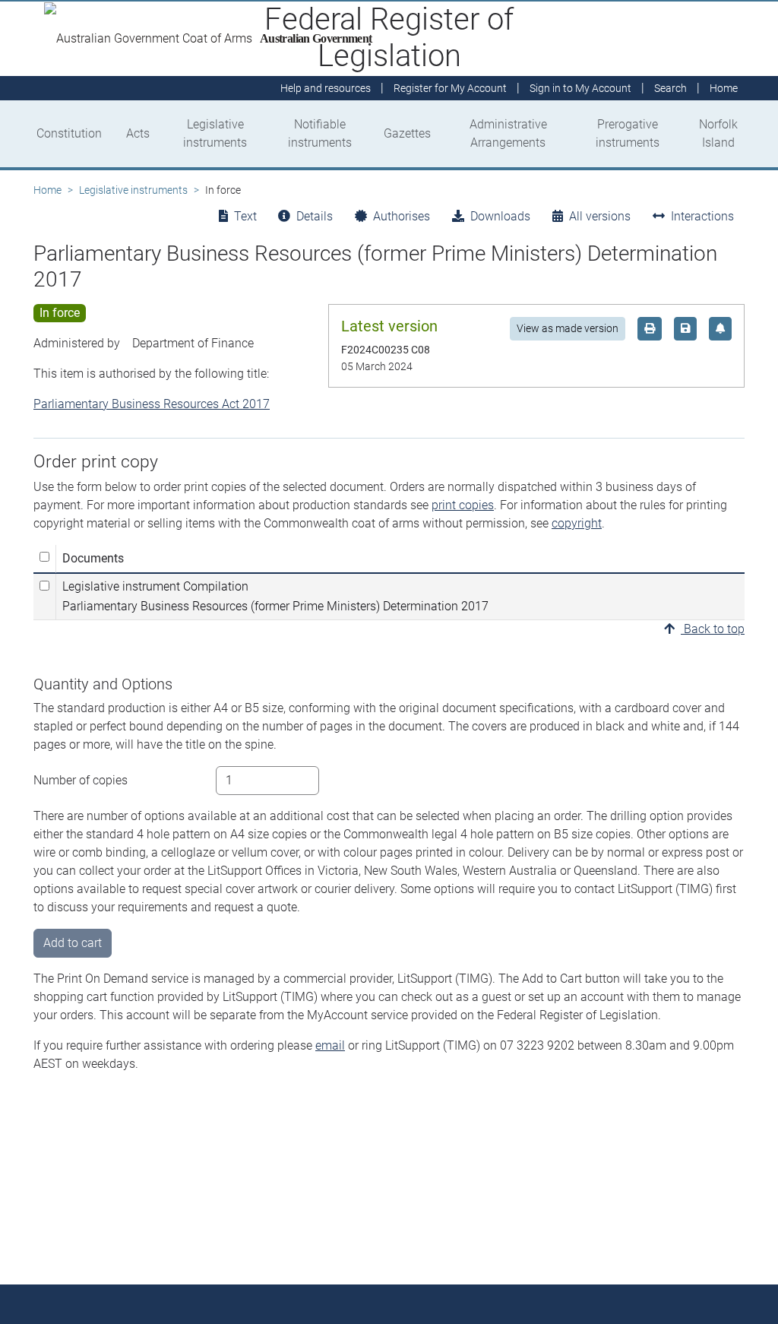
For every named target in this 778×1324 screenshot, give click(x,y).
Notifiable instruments (320, 133)
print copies (463, 505)
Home (47, 190)
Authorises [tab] (401, 216)
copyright (577, 523)
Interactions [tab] (702, 216)
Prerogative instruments (627, 133)
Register (450, 88)
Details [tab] (314, 216)
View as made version (567, 328)
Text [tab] (245, 216)
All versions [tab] (600, 216)
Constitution (69, 133)
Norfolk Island (718, 133)
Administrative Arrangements (508, 133)
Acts (138, 133)
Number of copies (80, 780)
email (330, 1045)
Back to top (713, 629)
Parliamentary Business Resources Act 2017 (151, 404)
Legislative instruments (215, 133)
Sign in (580, 88)
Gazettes (407, 133)
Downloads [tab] (500, 216)
